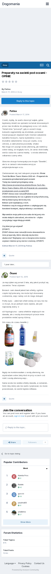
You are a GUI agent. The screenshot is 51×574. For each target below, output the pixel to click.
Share (13, 442)
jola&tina (22, 512)
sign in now (19, 416)
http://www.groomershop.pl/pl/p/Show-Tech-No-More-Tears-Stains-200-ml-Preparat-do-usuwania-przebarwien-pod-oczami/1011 (25, 188)
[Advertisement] (25, 34)
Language (9, 563)
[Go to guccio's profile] (14, 494)
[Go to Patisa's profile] (5, 113)
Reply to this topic (25, 101)
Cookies (25, 566)
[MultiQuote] (4, 256)
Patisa (7, 89)
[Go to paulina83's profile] (14, 503)
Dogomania (11, 4)
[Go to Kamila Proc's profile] (14, 476)
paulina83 (22, 502)
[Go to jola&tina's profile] (14, 512)
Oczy (19, 92)
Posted (19, 114)
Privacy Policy (24, 563)
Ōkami (13, 273)
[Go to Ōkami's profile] (5, 275)
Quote (11, 255)
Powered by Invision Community (25, 570)
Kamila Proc (23, 475)
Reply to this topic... (16, 427)
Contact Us (39, 563)
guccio (21, 493)
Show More (26, 522)
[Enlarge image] (22, 346)
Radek (21, 484)
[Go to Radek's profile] (14, 485)
